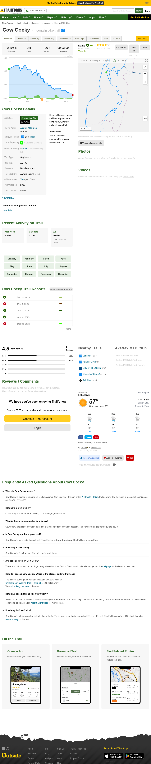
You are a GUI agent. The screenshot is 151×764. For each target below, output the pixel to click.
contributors (96, 447)
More (101, 17)
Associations (78, 748)
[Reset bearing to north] (145, 82)
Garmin (60, 758)
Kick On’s (87, 380)
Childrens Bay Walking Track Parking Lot (24, 582)
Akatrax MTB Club (28, 127)
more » (69, 328)
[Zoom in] (145, 74)
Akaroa (84, 447)
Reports (51, 17)
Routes (38, 17)
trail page (106, 566)
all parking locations (19, 586)
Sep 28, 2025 (85, 48)
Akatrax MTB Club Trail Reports (130, 364)
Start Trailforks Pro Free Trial (90, 3)
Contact (31, 758)
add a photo (129, 158)
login (147, 10)
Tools (59, 753)
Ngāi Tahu (8, 210)
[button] (26, 676)
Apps (92, 17)
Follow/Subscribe (90, 457)
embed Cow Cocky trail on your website (92, 442)
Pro (46, 748)
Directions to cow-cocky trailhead (92, 136)
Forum (77, 758)
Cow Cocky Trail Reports (24, 289)
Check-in (134, 49)
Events (79, 17)
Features (32, 753)
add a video (128, 176)
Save (145, 47)
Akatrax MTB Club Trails (127, 355)
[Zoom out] (145, 78)
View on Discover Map (92, 143)
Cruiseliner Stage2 (91, 373)
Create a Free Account (37, 418)
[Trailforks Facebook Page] (3, 748)
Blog (47, 753)
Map (15, 17)
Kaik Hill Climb (89, 361)
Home (5, 17)
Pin (96, 437)
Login (37, 428)
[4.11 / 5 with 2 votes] (103, 45)
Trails (25, 17)
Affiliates (73, 753)
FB (80, 437)
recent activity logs (39, 602)
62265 (24, 148)
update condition (61, 289)
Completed (121, 47)
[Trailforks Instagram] (7, 748)
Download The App (116, 748)
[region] (113, 95)
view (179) (133, 55)
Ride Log (66, 17)
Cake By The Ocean (92, 367)
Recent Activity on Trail (22, 223)
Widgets (49, 758)
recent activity (11, 619)
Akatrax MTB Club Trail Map (129, 360)
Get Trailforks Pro (140, 17)
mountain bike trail (47, 30)
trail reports (11, 391)
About (30, 748)
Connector (87, 355)
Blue (29, 136)
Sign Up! (61, 748)
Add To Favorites (114, 457)
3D (145, 118)
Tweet (88, 437)
